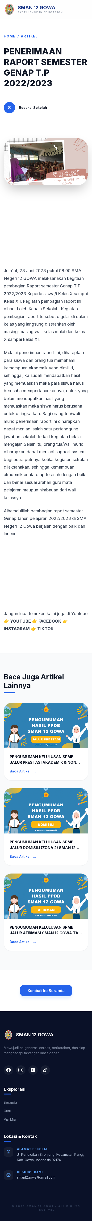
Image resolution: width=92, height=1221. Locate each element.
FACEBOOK (49, 621)
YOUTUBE (20, 621)
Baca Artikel (23, 771)
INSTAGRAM (17, 628)
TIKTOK (45, 628)
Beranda (10, 1102)
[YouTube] (33, 1070)
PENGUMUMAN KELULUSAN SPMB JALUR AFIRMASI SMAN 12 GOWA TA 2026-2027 (44, 933)
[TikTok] (45, 1070)
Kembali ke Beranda (46, 990)
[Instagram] (20, 1070)
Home (10, 36)
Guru (7, 1111)
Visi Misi (10, 1119)
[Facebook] (8, 1070)
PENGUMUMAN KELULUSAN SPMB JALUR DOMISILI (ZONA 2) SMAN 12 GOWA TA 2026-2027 (42, 848)
